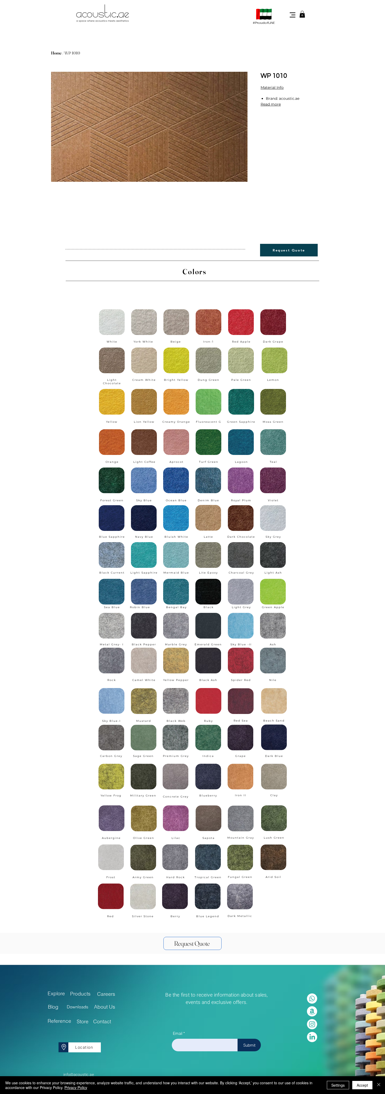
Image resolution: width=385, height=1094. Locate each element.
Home (56, 53)
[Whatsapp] (312, 998)
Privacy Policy (75, 1087)
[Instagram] (312, 1024)
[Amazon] (312, 1011)
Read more (271, 104)
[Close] (379, 1085)
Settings (338, 1085)
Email (177, 1033)
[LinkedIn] (312, 1037)
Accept (362, 1085)
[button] (302, 14)
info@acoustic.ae (78, 1074)
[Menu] (292, 15)
